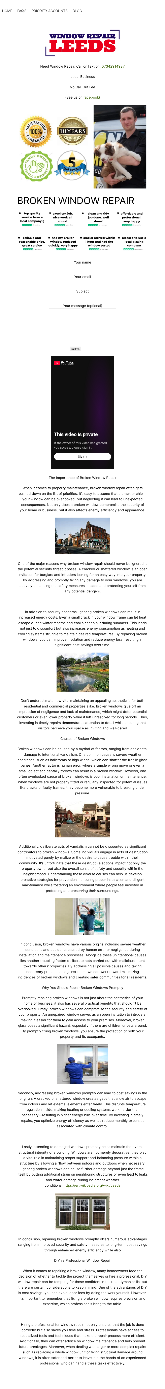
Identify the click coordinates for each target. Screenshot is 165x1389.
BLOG (77, 11)
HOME (7, 11)
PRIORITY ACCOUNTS (50, 11)
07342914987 (113, 66)
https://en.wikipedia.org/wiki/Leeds (92, 1185)
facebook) (92, 97)
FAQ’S (22, 11)
